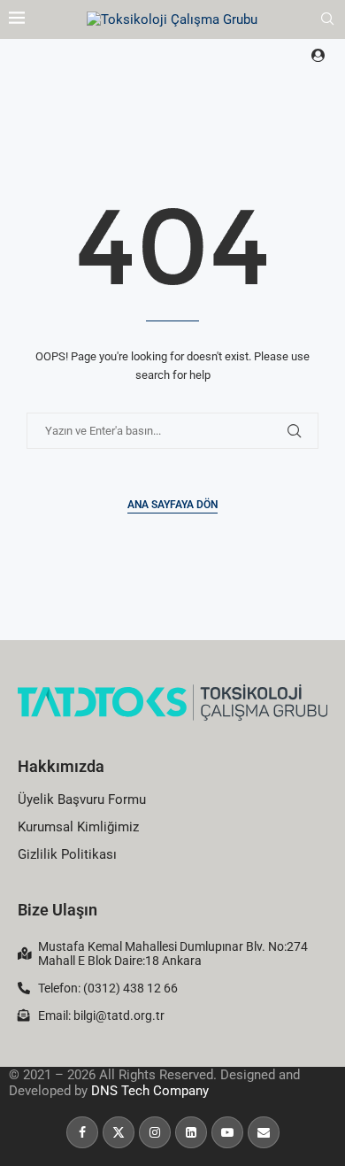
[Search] (327, 19)
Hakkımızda (61, 766)
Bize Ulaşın (57, 909)
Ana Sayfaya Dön (172, 504)
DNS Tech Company (150, 1091)
